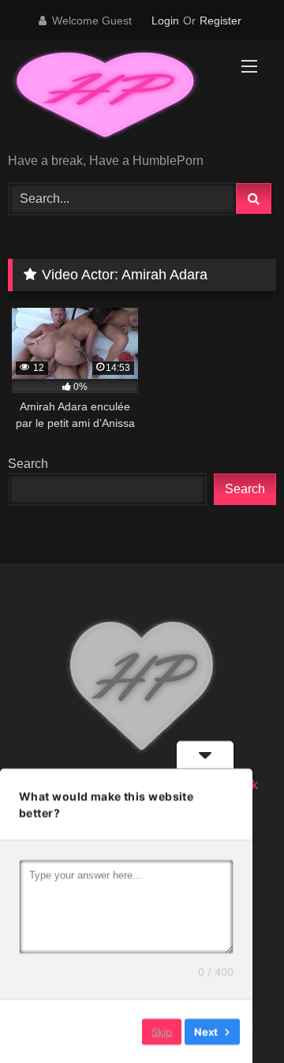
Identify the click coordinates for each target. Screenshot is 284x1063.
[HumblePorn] (116, 97)
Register (220, 20)
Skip (161, 1030)
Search (28, 463)
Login (165, 20)
